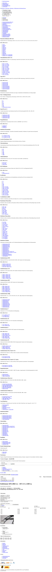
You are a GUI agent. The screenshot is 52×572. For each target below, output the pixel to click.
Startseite (3, 467)
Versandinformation (5, 545)
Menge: (1, 504)
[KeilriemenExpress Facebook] (1, 539)
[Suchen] (13, 464)
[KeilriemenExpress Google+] (6, 539)
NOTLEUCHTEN (5, 3)
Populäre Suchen (5, 552)
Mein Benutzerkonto (5, 1)
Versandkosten (3, 505)
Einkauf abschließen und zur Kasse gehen (7, 481)
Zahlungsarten (4, 546)
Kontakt (3, 543)
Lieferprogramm (5, 557)
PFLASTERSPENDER (6, 5)
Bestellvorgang (4, 547)
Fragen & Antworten (5, 548)
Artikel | (3, 472)
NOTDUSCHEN (5, 4)
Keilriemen (4, 468)
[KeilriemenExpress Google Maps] (10, 539)
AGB (3, 549)
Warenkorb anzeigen (14, 474)
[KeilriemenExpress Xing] (8, 539)
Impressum (4, 544)
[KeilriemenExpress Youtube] (3, 539)
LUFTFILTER (4, 6)
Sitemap (3, 551)
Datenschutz (4, 550)
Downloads (4, 558)
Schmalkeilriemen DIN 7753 (7, 469)
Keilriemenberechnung (6, 556)
